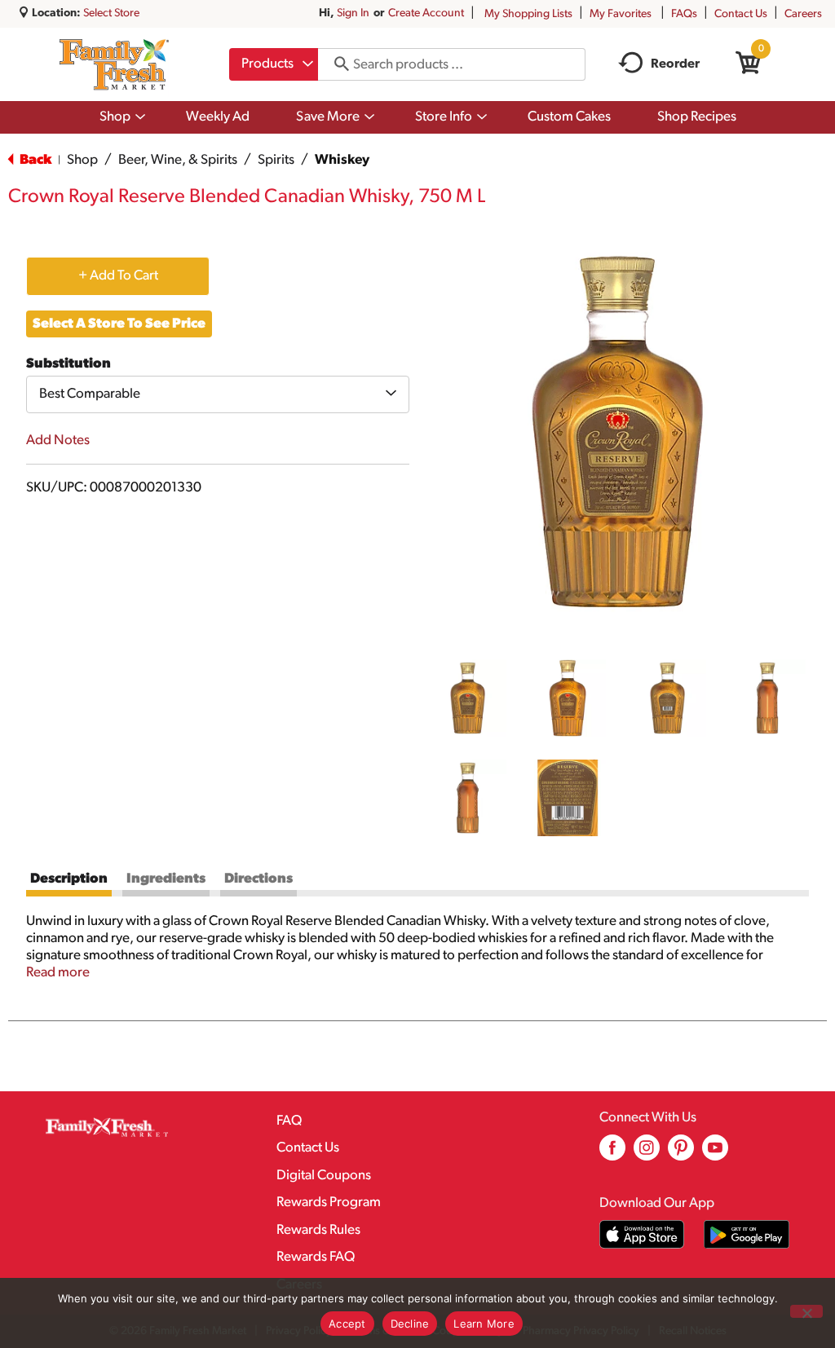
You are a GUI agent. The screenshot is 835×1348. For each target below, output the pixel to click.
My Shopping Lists (528, 14)
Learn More (484, 1323)
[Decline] (806, 1311)
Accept (347, 1323)
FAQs (684, 14)
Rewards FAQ (315, 1257)
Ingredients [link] (165, 879)
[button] (468, 698)
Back (34, 160)
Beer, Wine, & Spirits (177, 160)
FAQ (289, 1121)
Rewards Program (328, 1202)
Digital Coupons (323, 1176)
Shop (82, 160)
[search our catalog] (336, 64)
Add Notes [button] (58, 440)
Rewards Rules (318, 1230)
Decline (410, 1323)
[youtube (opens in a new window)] (715, 1154)
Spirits (276, 160)
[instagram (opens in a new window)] (647, 1154)
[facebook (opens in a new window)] (612, 1154)
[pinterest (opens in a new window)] (681, 1154)
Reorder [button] (675, 64)
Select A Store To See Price (119, 324)
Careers (803, 14)
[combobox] (273, 64)
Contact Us (740, 14)
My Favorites (621, 14)
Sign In (353, 13)
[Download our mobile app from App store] (642, 1234)
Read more (58, 973)
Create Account (426, 13)
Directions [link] (258, 879)
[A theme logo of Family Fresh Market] (114, 64)
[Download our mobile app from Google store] (746, 1234)
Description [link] (69, 879)
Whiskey (342, 160)
